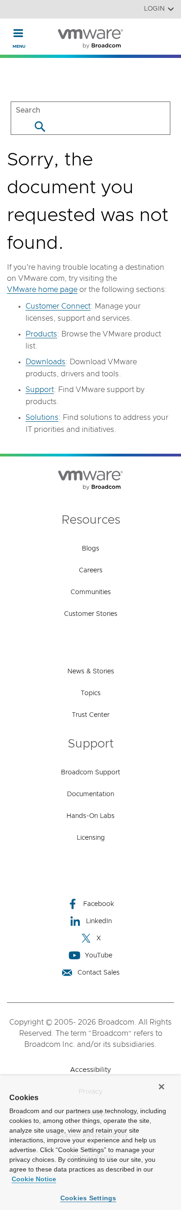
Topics (91, 693)
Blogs (90, 548)
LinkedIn (99, 921)
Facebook (98, 904)
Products (41, 334)
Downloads (45, 362)
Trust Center (91, 715)
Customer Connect (58, 306)
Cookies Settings (88, 1198)
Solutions (42, 417)
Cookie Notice (34, 1179)
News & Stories (90, 671)
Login (154, 9)
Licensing (91, 838)
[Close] (161, 1087)
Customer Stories (90, 614)
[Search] (39, 126)
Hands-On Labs (90, 816)
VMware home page (42, 289)
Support (40, 389)
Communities (91, 592)
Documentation (90, 794)
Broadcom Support (90, 772)
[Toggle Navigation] (18, 33)
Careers (91, 570)
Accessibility (90, 1069)
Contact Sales (99, 972)
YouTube (98, 955)
